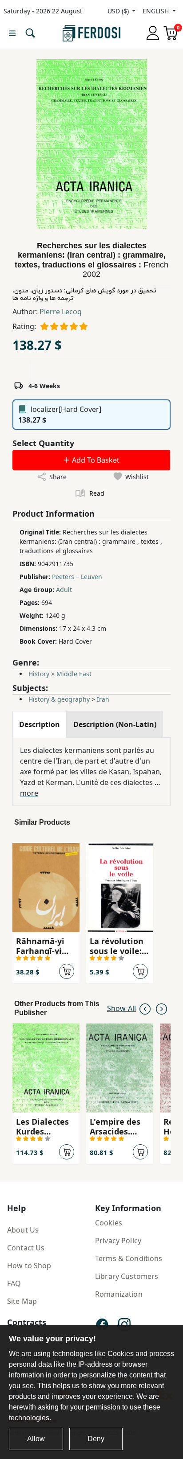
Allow (36, 1439)
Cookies (108, 1223)
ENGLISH (157, 11)
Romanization (119, 1294)
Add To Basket (94, 460)
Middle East (74, 674)
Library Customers (126, 1276)
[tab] (39, 724)
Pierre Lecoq (61, 311)
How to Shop (29, 1265)
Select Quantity (43, 443)
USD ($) (119, 11)
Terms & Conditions (129, 1258)
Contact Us (25, 1248)
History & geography (59, 699)
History (38, 674)
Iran (103, 699)
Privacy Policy (118, 1240)
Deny (96, 1439)
